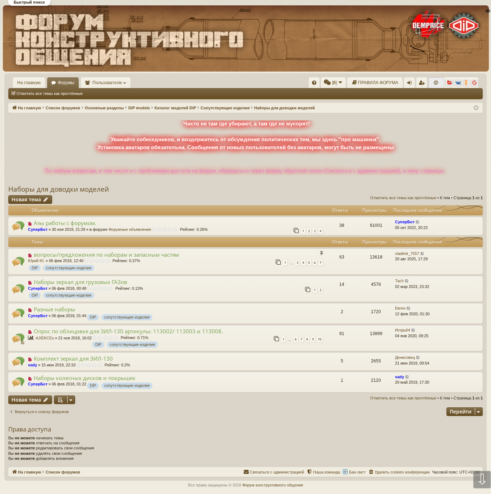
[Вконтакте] (458, 83)
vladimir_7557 (407, 253)
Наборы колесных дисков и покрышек (85, 377)
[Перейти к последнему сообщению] (418, 222)
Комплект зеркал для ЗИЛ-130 (73, 358)
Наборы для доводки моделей (58, 189)
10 (319, 339)
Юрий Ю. (36, 261)
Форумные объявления (130, 229)
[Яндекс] (449, 83)
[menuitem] (314, 82)
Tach (399, 281)
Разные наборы (54, 309)
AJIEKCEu (45, 338)
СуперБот (37, 229)
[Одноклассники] (466, 83)
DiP (35, 268)
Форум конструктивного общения (272, 485)
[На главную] (245, 38)
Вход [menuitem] (411, 84)
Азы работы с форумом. (65, 223)
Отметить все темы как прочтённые (50, 93)
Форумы (66, 82)
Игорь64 (402, 330)
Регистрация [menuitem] (423, 84)
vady (32, 365)
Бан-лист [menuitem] (357, 472)
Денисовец (405, 357)
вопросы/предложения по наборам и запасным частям (106, 254)
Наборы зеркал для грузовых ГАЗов (80, 281)
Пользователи (107, 82)
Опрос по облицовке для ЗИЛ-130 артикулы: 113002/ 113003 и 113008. (128, 331)
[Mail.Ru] (436, 83)
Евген (400, 308)
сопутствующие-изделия (68, 268)
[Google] (474, 83)
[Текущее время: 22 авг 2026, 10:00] (476, 108)
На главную (29, 82)
